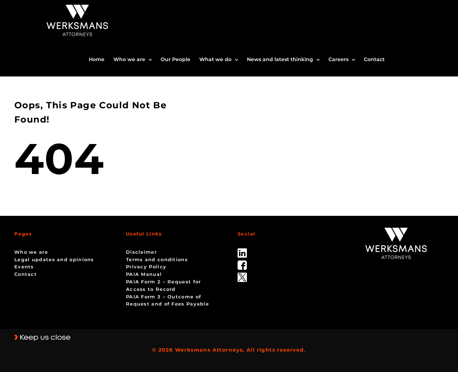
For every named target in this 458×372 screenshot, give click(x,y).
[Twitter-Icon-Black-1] (242, 275)
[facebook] (242, 263)
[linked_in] (242, 251)
